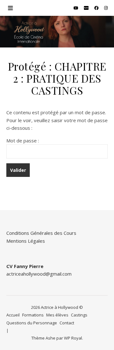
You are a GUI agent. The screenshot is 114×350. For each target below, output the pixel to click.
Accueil (13, 315)
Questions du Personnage (31, 323)
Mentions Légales (25, 241)
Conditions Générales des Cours (41, 233)
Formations (33, 315)
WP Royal (73, 338)
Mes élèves (57, 315)
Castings (79, 315)
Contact (67, 323)
